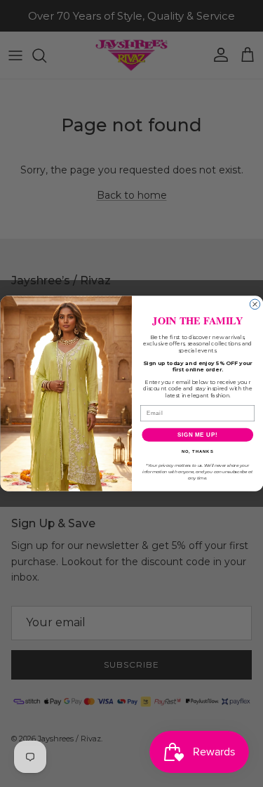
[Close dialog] (254, 304)
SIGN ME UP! (197, 434)
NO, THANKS (197, 451)
